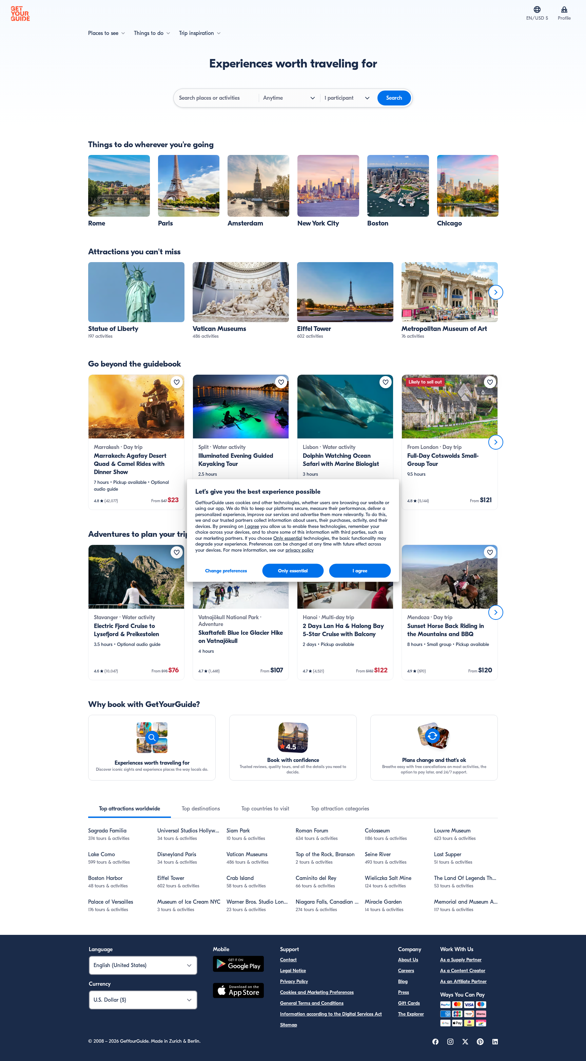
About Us (408, 960)
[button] (119, 191)
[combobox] (217, 98)
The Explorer (411, 1014)
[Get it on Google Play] (238, 965)
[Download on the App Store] (238, 991)
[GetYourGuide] (20, 13)
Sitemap (288, 1025)
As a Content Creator (462, 971)
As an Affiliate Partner (463, 981)
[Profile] (564, 9)
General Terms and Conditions (312, 1003)
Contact (288, 960)
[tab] (129, 809)
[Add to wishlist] (177, 382)
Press (403, 992)
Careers (406, 971)
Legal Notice (293, 971)
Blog (403, 981)
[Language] (537, 9)
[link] (119, 191)
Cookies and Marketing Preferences (317, 992)
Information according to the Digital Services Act (331, 1014)
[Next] (495, 292)
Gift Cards (409, 1003)
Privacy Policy (294, 981)
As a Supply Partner (461, 960)
